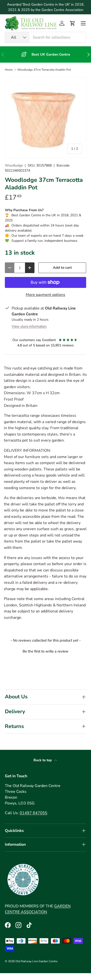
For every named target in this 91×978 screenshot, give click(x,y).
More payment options (45, 294)
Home (9, 69)
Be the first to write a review (45, 651)
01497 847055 (33, 813)
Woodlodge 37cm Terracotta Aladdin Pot (44, 69)
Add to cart (62, 267)
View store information (29, 326)
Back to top (43, 760)
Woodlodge (14, 165)
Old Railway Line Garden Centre (36, 961)
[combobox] (45, 37)
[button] (72, 23)
